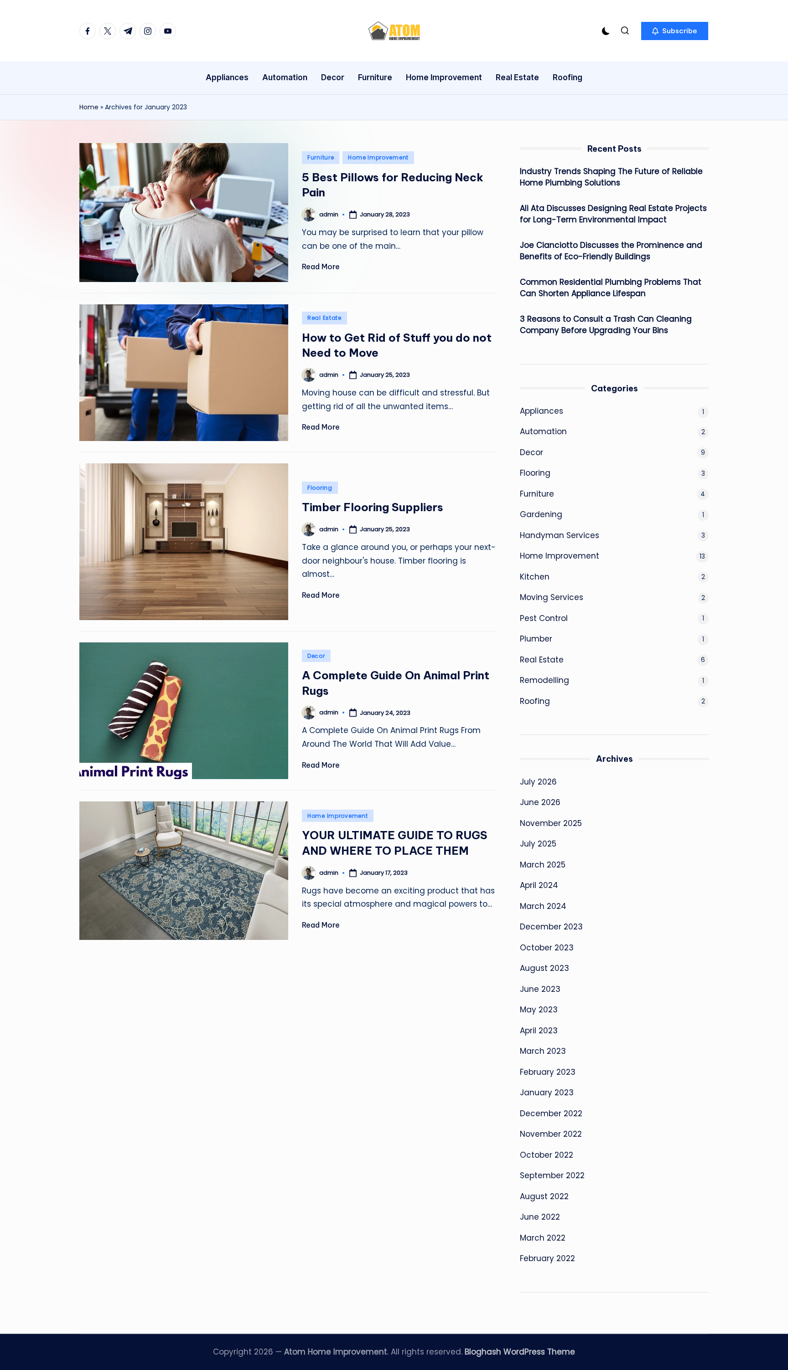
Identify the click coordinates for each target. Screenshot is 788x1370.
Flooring (319, 488)
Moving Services (551, 597)
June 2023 (540, 989)
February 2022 (547, 1258)
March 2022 (542, 1237)
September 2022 (552, 1175)
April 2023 (539, 1030)
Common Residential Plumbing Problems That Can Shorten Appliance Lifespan (610, 288)
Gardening (541, 514)
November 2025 (551, 823)
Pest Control (544, 618)
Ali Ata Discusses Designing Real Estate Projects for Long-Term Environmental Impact (613, 214)
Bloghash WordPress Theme (520, 1351)
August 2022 (544, 1196)
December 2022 (551, 1113)
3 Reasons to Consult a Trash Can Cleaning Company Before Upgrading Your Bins (606, 324)
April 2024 (539, 885)
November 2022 (551, 1134)
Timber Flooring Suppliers (372, 507)
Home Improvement (378, 157)
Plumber (536, 638)
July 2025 (538, 843)
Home (88, 107)
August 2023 (544, 968)
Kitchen (535, 576)
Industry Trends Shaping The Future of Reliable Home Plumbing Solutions (611, 177)
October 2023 (547, 947)
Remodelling (544, 680)
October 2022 (546, 1154)
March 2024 (543, 906)
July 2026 (538, 781)
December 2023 (551, 926)
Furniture (320, 157)
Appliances (541, 410)
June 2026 (540, 802)
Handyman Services (559, 535)
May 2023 (539, 1009)
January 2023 (547, 1092)
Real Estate (324, 318)
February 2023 (547, 1072)
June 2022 (540, 1216)
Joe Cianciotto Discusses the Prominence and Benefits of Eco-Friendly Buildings (611, 251)
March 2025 (542, 864)
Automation (543, 431)
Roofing (535, 701)
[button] (675, 31)
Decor (316, 656)
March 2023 (543, 1051)
